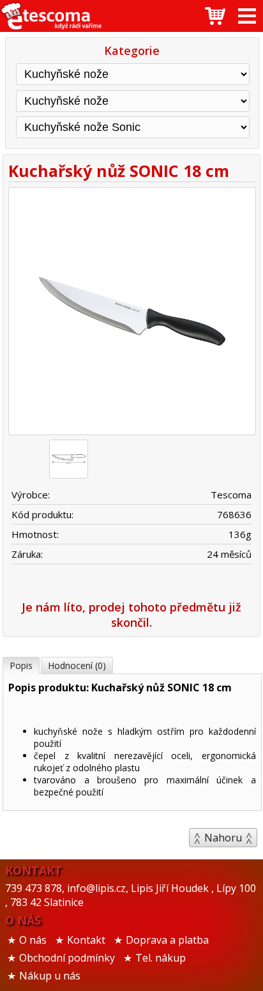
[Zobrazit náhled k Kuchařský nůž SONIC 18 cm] (131, 312)
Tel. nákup (160, 958)
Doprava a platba (167, 940)
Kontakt (86, 940)
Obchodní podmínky (67, 958)
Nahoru (223, 838)
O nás (33, 940)
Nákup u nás (49, 976)
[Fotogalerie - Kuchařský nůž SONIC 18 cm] (68, 459)
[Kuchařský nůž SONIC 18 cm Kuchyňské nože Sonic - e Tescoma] (51, 16)
